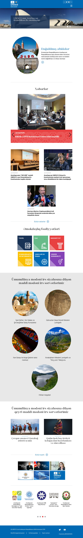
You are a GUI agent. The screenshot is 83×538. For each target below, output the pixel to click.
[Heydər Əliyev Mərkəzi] (25, 465)
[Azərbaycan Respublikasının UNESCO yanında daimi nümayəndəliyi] (57, 475)
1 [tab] (67, 26)
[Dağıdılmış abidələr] (42, 62)
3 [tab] (42, 516)
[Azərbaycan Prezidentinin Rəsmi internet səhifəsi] (41, 465)
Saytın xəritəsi (46, 533)
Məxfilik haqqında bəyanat (17, 533)
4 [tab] (45, 516)
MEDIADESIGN (68, 534)
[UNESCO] (41, 475)
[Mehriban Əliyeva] (57, 465)
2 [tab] (70, 26)
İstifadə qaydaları (33, 533)
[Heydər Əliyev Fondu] (25, 475)
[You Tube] (65, 530)
